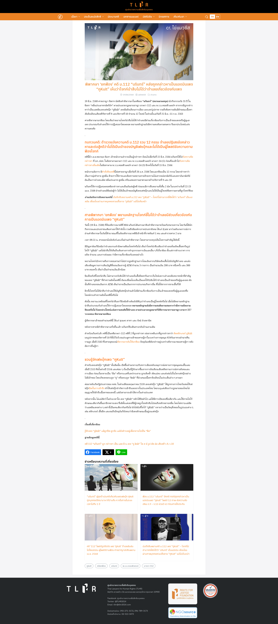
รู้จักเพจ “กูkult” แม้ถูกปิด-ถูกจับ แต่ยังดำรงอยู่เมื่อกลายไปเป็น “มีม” (118, 431)
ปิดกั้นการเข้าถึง (97, 388)
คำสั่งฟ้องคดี (108, 172)
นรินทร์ (114, 565)
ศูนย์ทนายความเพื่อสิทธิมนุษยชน (139, 9)
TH (212, 16)
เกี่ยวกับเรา (178, 16)
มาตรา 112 (148, 565)
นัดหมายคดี (113, 16)
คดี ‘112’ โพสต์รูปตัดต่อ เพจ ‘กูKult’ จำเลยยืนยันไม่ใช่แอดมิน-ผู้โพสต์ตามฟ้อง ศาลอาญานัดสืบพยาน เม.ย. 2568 (111, 550)
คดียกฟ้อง (101, 565)
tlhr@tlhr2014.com (122, 604)
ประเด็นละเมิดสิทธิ (92, 16)
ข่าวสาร (154, 94)
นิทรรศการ (164, 16)
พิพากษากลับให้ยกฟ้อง (128, 342)
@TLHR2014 (120, 601)
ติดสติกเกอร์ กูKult (183, 333)
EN (217, 16)
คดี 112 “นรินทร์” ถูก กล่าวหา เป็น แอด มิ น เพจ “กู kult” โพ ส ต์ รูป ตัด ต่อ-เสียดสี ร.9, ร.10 (129, 444)
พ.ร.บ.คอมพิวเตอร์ (130, 565)
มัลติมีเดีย (147, 16)
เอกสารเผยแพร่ (130, 16)
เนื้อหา (74, 16)
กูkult (89, 565)
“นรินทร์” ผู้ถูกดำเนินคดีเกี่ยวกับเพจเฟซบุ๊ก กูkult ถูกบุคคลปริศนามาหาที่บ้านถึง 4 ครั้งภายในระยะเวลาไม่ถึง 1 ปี (110, 500)
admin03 (142, 94)
